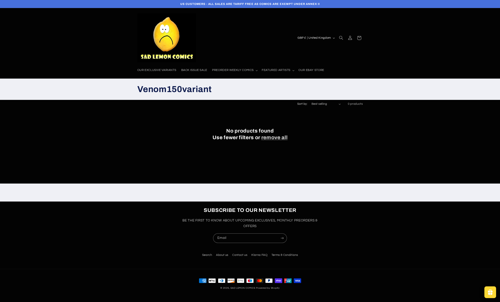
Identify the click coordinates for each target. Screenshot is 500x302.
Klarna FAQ (259, 255)
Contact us (239, 255)
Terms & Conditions (284, 255)
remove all (274, 137)
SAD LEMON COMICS (242, 288)
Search (207, 255)
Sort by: (302, 103)
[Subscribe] (282, 238)
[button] (234, 70)
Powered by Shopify (268, 288)
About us (222, 255)
